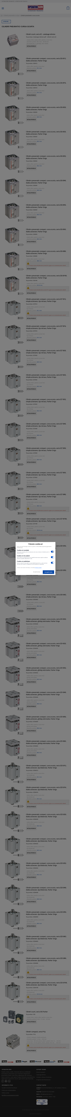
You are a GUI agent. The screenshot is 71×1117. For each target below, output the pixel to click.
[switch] (52, 552)
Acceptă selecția (36, 571)
